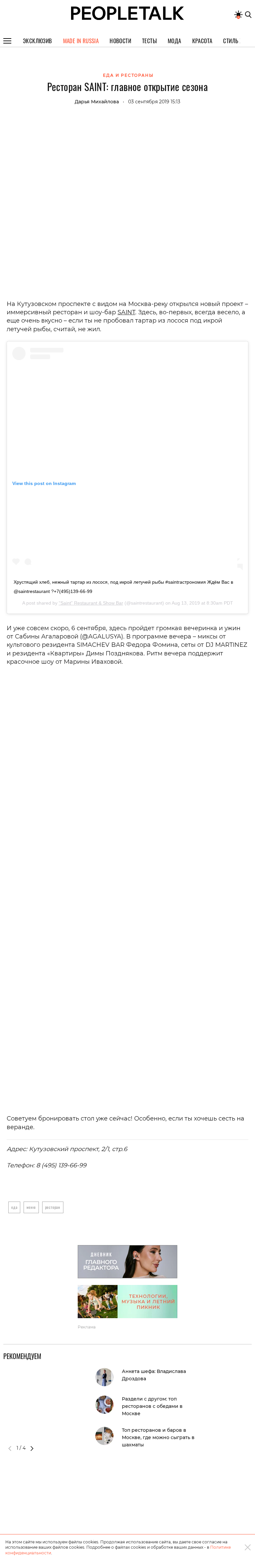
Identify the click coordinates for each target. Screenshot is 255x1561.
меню (31, 1207)
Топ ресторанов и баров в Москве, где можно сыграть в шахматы (158, 1437)
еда (14, 1207)
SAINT (126, 312)
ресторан (52, 1207)
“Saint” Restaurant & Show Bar (91, 603)
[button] (32, 1448)
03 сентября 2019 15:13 (154, 102)
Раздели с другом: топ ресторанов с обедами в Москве (152, 1406)
